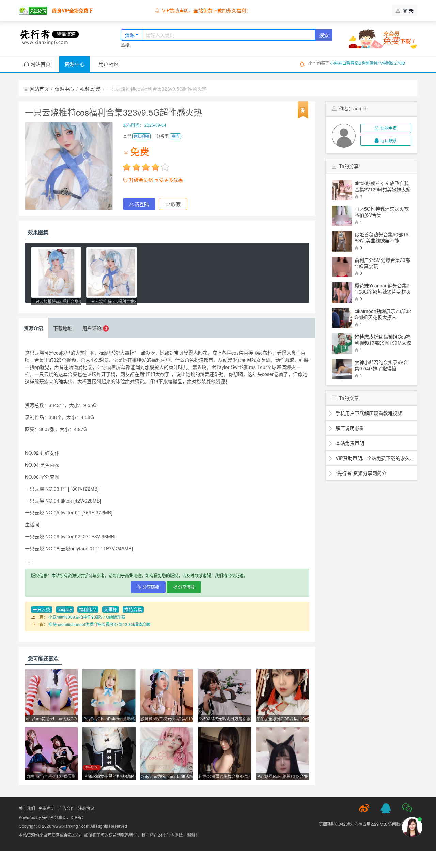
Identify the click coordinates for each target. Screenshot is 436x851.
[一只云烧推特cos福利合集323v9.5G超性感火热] (56, 272)
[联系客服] (385, 808)
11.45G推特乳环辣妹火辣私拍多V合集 (382, 212)
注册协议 (86, 808)
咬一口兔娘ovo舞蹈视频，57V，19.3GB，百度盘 (375, 63)
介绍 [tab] (33, 328)
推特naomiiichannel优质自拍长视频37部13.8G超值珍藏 (99, 624)
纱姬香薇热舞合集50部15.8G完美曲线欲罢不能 (382, 237)
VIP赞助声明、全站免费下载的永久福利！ (374, 457)
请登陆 (142, 203)
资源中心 (74, 64)
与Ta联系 (388, 140)
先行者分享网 (54, 817)
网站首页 (40, 64)
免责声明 (46, 808)
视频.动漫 (90, 88)
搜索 (324, 34)
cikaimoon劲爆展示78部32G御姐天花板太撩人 (383, 314)
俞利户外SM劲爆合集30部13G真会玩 (382, 263)
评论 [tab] (94, 328)
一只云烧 (41, 609)
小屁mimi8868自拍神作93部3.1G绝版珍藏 (86, 617)
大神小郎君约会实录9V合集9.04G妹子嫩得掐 (381, 365)
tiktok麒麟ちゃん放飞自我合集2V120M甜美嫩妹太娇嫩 (383, 186)
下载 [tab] (62, 328)
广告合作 (66, 808)
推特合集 (133, 609)
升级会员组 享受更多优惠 (155, 179)
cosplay (65, 609)
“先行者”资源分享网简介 (360, 472)
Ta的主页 (388, 128)
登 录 (407, 10)
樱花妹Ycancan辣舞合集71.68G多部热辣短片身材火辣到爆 (383, 288)
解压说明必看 (349, 427)
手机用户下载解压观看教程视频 (368, 412)
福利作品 (88, 609)
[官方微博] (364, 808)
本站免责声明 (176, 10)
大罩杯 (110, 609)
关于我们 (27, 808)
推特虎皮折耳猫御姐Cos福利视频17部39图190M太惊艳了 (383, 339)
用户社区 (108, 64)
